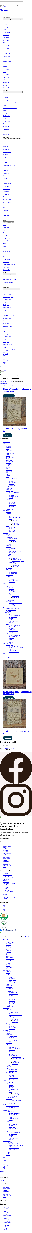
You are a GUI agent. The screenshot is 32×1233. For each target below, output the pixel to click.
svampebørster (9, 575)
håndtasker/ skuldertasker (12, 608)
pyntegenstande (10, 600)
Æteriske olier (6, 45)
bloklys (11, 587)
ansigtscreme (12, 479)
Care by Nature (10, 450)
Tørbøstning (6, 85)
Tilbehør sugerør (7, 202)
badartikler (8, 512)
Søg (1, 5)
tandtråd (11, 498)
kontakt (5, 355)
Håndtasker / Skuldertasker (9, 279)
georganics (8, 454)
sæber (7, 500)
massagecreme (12, 482)
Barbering (5, 27)
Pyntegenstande (7, 259)
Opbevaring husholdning (9, 165)
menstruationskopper (14, 492)
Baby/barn (5, 24)
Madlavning (6, 149)
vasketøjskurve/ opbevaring (16, 517)
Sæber (4, 72)
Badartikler (6, 97)
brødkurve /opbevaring (15, 551)
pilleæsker (14, 520)
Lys (4, 230)
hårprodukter (12, 505)
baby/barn (8, 474)
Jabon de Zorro (10, 457)
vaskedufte (12, 582)
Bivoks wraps (6, 167)
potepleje (11, 618)
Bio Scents (8, 447)
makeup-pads (9, 488)
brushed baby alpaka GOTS (16, 647)
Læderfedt (5, 162)
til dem (8, 657)
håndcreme (12, 481)
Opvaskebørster (7, 183)
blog (4, 352)
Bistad (7, 449)
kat (7, 633)
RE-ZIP (8, 467)
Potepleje (5, 302)
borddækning (9, 584)
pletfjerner (11, 577)
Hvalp (4, 313)
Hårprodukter (6, 80)
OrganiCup (9, 464)
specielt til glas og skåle (18, 561)
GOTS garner (9, 645)
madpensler (12, 540)
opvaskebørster (13, 558)
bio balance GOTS (14, 646)
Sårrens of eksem (7, 307)
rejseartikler (9, 568)
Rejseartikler (6, 191)
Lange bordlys (6, 238)
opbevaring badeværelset (12, 514)
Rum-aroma (6, 262)
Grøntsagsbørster (7, 152)
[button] (4, 838)
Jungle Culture (9, 458)
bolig (4, 583)
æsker (10, 519)
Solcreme (5, 43)
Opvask (5, 178)
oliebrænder (12, 604)
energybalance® (10, 453)
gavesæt (5, 653)
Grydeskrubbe (6, 181)
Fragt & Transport (7, 875)
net (10, 554)
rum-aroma (9, 601)
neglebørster (9, 489)
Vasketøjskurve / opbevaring (10, 108)
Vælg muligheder (9, 395)
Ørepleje (5, 310)
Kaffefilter (5, 144)
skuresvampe (12, 562)
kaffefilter (8, 534)
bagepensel (15, 541)
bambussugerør (13, 572)
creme (7, 477)
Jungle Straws (9, 460)
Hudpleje (5, 50)
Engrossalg (6, 873)
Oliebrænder (6, 267)
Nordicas (8, 463)
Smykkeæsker (6, 116)
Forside (2, 381)
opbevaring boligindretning (12, 591)
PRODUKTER (8, 381)
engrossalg (5, 354)
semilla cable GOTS (14, 650)
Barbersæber (6, 74)
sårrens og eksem (13, 621)
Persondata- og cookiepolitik (10, 883)
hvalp (7, 624)
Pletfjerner (5, 210)
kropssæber (12, 506)
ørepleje (11, 622)
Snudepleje (6, 305)
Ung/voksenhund (7, 294)
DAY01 (27, 936)
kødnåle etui (12, 552)
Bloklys (5, 233)
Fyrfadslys (5, 235)
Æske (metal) (6, 121)
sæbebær (11, 579)
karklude (8, 535)
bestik (10, 544)
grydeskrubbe (12, 556)
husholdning (6, 533)
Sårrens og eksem (7, 326)
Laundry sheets (10, 461)
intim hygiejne (9, 491)
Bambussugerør (7, 199)
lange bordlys (12, 590)
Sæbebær (5, 212)
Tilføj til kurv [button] (8, 435)
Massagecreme (6, 40)
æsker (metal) (15, 597)
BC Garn (8, 446)
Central (8, 451)
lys (7, 586)
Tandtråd (5, 66)
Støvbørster (6, 194)
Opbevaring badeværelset (9, 102)
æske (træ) (15, 523)
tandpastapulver (13, 495)
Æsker (4, 110)
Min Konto (6, 882)
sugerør (8, 570)
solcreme (11, 484)
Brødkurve (5, 170)
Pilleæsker (5, 113)
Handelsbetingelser (7, 879)
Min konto (4, 10)
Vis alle (2, 1180)
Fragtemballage (7, 876)
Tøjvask (5, 207)
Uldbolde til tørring (8, 215)
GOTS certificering (8, 877)
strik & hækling (7, 643)
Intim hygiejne (6, 53)
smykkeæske (15, 521)
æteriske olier (12, 485)
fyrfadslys (11, 589)
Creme (4, 29)
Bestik (4, 157)
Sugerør (5, 197)
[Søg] (17, 5)
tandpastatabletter (13, 496)
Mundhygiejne (6, 58)
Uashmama (9, 471)
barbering (8, 475)
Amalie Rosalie (10, 444)
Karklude (5, 146)
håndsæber (12, 503)
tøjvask (8, 576)
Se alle (4, 21)
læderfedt (8, 547)
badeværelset (6, 510)
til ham (8, 654)
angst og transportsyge (14, 615)
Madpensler (6, 154)
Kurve (4, 105)
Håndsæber (6, 77)
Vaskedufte (6, 218)
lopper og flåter (13, 617)
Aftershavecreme (7, 32)
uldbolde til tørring (13, 580)
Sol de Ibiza (9, 470)
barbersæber (12, 502)
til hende (8, 656)
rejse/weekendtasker (11, 610)
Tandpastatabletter (7, 64)
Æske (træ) (5, 118)
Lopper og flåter (7, 299)
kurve (10, 516)
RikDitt (8, 468)
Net (4, 175)
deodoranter (9, 486)
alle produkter (6, 442)
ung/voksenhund (10, 614)
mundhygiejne (9, 493)
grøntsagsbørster (13, 538)
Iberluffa (8, 456)
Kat (4, 331)
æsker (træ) (15, 598)
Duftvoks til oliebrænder (9, 264)
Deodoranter (6, 48)
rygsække (8, 611)
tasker (4, 607)
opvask (8, 555)
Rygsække (5, 284)
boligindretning (7, 846)
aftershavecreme (13, 478)
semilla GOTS (12, 649)
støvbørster (9, 569)
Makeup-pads (6, 56)
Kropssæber (6, 82)
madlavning (9, 537)
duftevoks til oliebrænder (15, 603)
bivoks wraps (12, 549)
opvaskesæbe (15, 565)
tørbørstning (9, 507)
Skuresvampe (6, 186)
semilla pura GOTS (14, 652)
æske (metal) (15, 524)
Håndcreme (6, 35)
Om (4, 356)
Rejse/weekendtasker (8, 282)
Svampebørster (6, 204)
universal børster (16, 559)
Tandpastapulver (7, 61)
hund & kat (6, 612)
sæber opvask (12, 563)
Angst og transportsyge (8, 297)
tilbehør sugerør (13, 573)
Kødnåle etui (6, 173)
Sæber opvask (6, 189)
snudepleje (12, 619)
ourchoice (8, 465)
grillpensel (14, 542)
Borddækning (6, 227)
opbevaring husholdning (12, 548)
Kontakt (5, 880)
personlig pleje (6, 472)
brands (4, 443)
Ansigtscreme (6, 37)
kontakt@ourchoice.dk (9, 748)
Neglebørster (6, 69)
